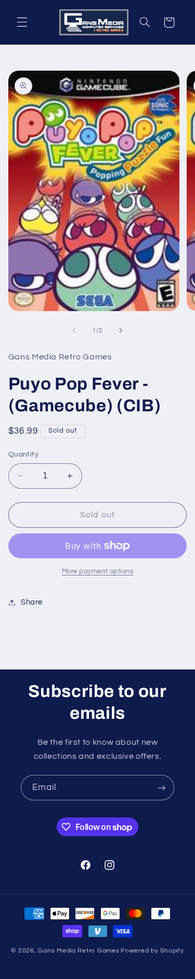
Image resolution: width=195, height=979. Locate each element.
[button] (22, 22)
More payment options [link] (98, 571)
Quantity (23, 454)
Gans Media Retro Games (78, 951)
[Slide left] (73, 330)
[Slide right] (121, 330)
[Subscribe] (162, 787)
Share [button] (32, 602)
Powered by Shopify (152, 951)
